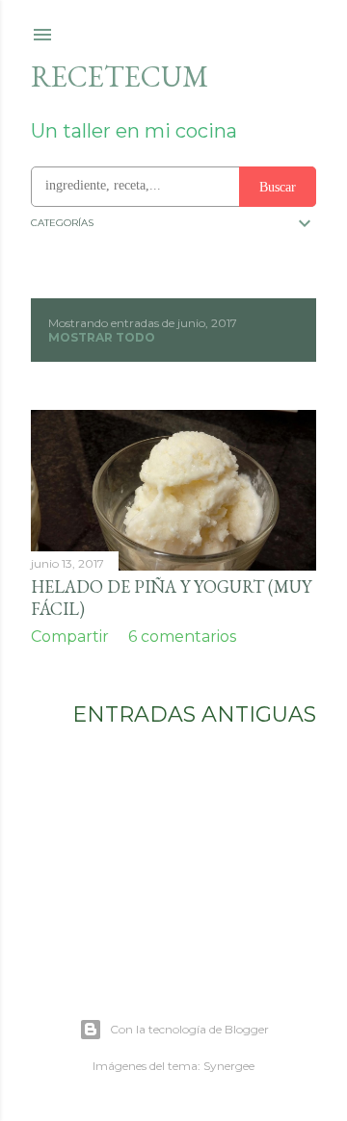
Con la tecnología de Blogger (189, 1029)
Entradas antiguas (194, 714)
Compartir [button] (70, 636)
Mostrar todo (101, 337)
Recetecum (119, 76)
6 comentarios (182, 636)
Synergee (228, 1065)
